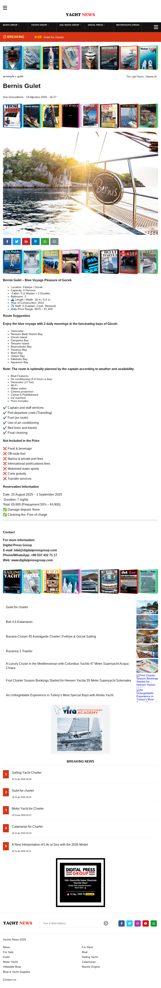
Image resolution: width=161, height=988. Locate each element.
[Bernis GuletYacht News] (81, 14)
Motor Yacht (10, 961)
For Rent (87, 947)
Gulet (20, 76)
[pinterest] (35, 241)
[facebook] (7, 241)
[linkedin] (26, 241)
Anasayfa (8, 76)
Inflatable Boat (12, 966)
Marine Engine (91, 966)
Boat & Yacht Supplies (16, 971)
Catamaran (89, 961)
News (6, 947)
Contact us (9, 979)
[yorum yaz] (54, 241)
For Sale (8, 952)
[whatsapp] (154, 923)
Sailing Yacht (90, 956)
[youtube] (146, 923)
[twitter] (16, 241)
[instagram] (137, 923)
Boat (85, 952)
